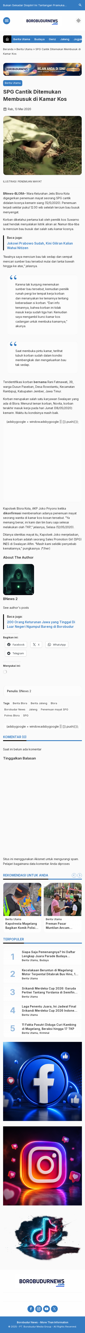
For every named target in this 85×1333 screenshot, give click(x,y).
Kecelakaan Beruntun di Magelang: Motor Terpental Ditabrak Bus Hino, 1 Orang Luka (48, 974)
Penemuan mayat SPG (54, 709)
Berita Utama (21, 39)
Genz (52, 39)
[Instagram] (38, 1308)
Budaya (39, 39)
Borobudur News (14, 709)
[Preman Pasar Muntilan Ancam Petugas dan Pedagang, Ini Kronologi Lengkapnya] (63, 899)
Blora (54, 703)
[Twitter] (54, 1308)
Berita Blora (20, 703)
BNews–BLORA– (14, 193)
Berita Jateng (39, 703)
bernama (40, 382)
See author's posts (16, 607)
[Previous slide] (74, 875)
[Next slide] (79, 875)
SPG (25, 715)
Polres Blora (12, 715)
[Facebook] (30, 1308)
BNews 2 (10, 599)
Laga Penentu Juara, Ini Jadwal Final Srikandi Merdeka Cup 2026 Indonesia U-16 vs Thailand (50, 1010)
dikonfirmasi (12, 513)
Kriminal (44, 1033)
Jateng (64, 39)
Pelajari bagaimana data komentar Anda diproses (36, 863)
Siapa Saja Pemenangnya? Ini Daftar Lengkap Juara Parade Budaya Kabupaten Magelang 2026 (48, 956)
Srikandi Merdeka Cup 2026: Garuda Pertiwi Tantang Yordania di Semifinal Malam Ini (49, 992)
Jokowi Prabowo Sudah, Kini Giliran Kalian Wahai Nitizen (40, 245)
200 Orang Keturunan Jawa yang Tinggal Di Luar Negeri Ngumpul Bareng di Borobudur (41, 624)
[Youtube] (46, 1308)
